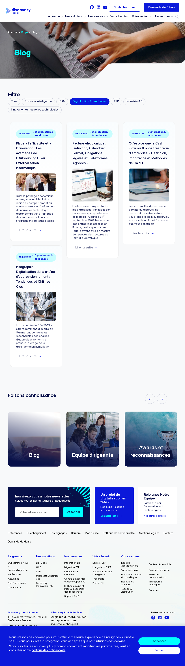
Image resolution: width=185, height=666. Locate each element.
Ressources (162, 16)
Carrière (76, 533)
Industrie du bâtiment (127, 583)
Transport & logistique (155, 583)
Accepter (159, 641)
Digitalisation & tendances (89, 101)
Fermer (159, 650)
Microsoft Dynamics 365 (47, 577)
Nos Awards (14, 587)
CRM (62, 101)
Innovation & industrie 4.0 (71, 573)
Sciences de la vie (159, 570)
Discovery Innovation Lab (44, 584)
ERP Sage (41, 562)
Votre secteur (141, 16)
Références (15, 533)
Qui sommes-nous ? (18, 564)
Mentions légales (149, 533)
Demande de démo (19, 541)
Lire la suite (28, 230)
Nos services (96, 16)
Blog (34, 32)
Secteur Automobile (160, 564)
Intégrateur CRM (101, 567)
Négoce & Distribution (127, 590)
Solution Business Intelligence (102, 573)
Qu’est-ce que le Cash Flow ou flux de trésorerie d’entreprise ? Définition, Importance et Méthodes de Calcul (149, 153)
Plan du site (92, 533)
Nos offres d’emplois (155, 515)
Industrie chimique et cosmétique (131, 576)
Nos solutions (74, 16)
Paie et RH (98, 583)
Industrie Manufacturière (129, 564)
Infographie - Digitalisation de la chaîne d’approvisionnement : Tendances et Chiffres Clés (35, 276)
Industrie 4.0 (134, 101)
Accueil (13, 32)
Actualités (13, 578)
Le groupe (53, 16)
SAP (38, 571)
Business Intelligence (38, 101)
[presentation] (150, 399)
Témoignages (58, 533)
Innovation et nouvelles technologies (35, 109)
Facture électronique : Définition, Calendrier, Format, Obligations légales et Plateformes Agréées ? (90, 153)
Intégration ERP (72, 562)
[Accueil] (18, 11)
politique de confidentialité (48, 650)
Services (154, 590)
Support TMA (71, 596)
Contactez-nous (124, 7)
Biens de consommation (157, 576)
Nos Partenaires (17, 583)
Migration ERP (72, 567)
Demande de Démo (161, 7)
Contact (168, 533)
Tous (14, 101)
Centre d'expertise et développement (74, 580)
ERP (116, 101)
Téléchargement (36, 533)
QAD (38, 567)
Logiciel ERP (99, 562)
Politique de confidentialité (119, 533)
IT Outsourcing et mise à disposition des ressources (74, 588)
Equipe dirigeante (72, 455)
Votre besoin (118, 16)
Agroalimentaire (130, 570)
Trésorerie (98, 578)
